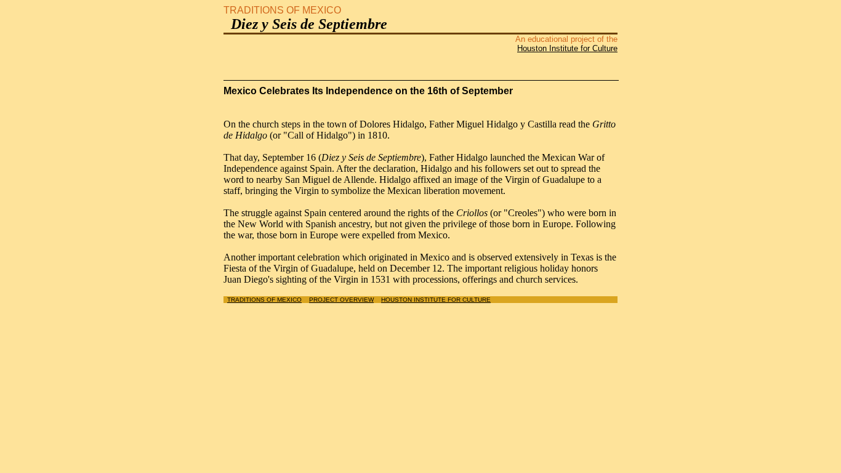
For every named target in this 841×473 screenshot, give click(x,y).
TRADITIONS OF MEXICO (264, 299)
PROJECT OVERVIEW (341, 299)
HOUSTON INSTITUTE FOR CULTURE (436, 299)
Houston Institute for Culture (567, 48)
